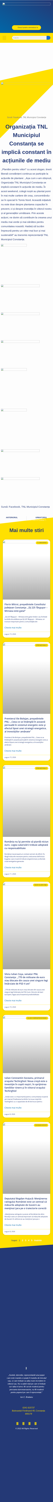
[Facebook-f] (17, 1423)
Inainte (38, 1240)
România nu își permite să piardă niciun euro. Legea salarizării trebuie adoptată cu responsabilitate (26, 845)
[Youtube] (35, 1423)
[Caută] (48, 38)
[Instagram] (29, 1423)
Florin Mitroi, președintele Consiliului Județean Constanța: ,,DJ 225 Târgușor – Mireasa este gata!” (26, 607)
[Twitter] (23, 1423)
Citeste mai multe (13, 627)
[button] (4, 38)
